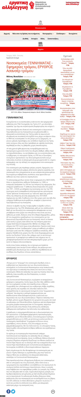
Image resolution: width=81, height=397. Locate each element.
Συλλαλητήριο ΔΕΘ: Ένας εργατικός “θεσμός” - (67, 62)
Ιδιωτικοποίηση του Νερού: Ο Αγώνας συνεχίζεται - (67, 102)
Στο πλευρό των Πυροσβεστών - (67, 82)
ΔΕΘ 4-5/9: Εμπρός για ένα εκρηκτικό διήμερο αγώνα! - (67, 172)
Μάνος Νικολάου (14, 76)
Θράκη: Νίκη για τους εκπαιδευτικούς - (67, 158)
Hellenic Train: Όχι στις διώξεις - (67, 144)
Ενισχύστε (73, 34)
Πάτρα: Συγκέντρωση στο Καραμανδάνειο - (67, 150)
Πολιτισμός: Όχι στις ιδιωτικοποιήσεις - (67, 165)
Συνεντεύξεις (53, 39)
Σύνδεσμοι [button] (60, 34)
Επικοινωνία (40, 28)
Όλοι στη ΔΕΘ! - (67, 95)
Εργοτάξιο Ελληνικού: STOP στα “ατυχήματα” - (67, 195)
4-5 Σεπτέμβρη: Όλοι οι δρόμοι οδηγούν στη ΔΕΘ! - (67, 122)
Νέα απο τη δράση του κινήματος (26, 34)
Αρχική (7, 34)
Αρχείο (40, 49)
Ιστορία (34, 39)
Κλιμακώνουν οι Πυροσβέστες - (67, 89)
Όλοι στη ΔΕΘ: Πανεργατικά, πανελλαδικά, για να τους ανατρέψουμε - (67, 72)
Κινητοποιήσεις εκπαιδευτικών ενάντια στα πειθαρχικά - (67, 180)
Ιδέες (42, 39)
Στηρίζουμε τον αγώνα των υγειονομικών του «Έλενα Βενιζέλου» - (67, 137)
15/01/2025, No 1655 (29, 77)
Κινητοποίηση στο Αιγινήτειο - (67, 129)
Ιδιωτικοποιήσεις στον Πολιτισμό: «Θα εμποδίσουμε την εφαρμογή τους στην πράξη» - (67, 112)
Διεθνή (25, 39)
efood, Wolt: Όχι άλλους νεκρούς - (67, 210)
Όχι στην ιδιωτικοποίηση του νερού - (67, 188)
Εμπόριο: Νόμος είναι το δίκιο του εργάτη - (67, 203)
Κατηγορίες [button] (47, 34)
